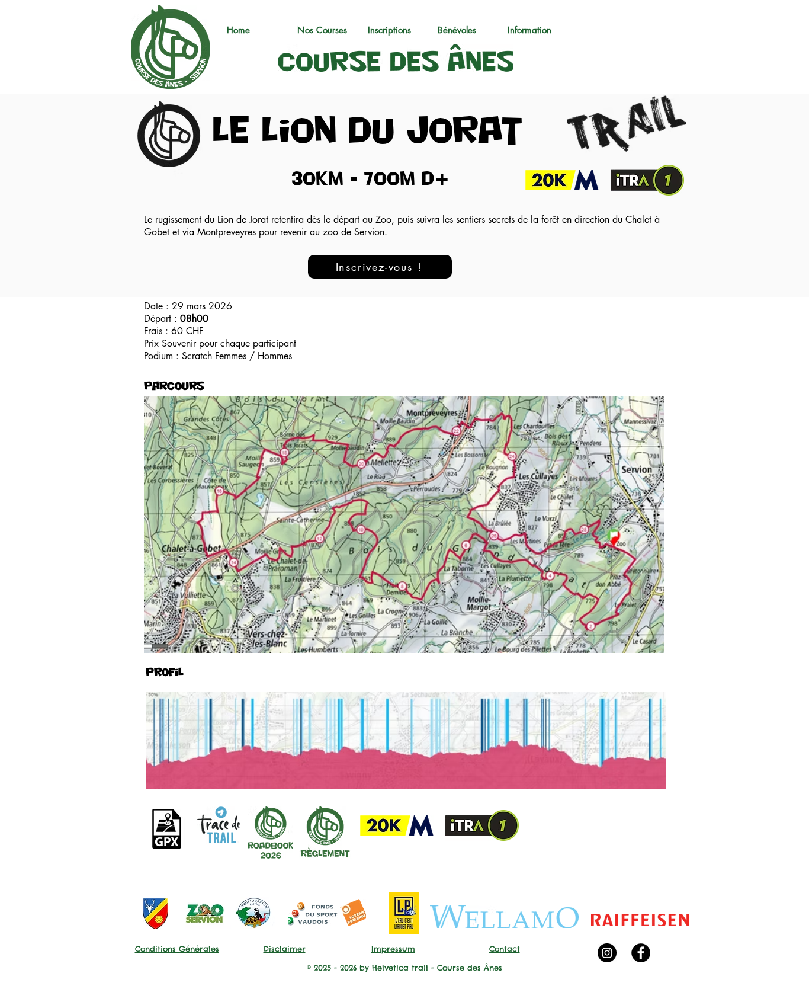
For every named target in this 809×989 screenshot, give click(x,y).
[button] (326, 30)
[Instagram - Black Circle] (607, 952)
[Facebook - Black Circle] (640, 952)
